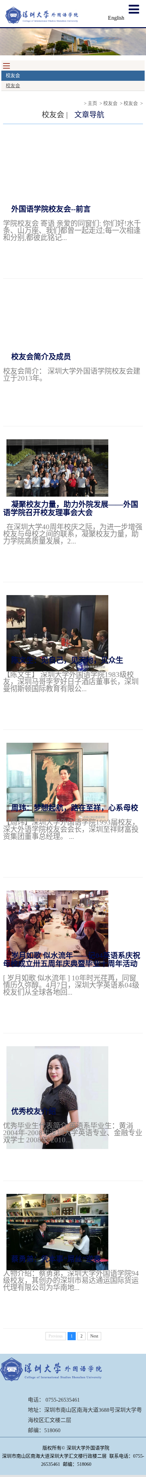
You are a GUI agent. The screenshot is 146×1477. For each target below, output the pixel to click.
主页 (92, 103)
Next (94, 1336)
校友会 (13, 85)
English (116, 18)
